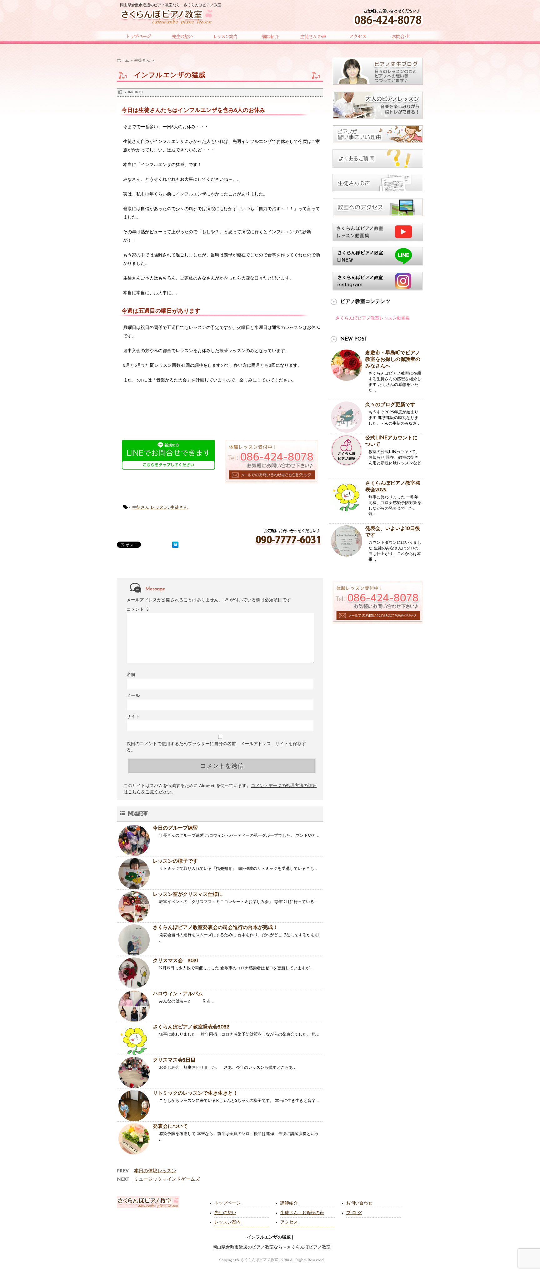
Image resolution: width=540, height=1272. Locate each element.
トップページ (227, 1203)
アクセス (289, 1222)
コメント (138, 609)
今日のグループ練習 (175, 828)
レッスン (159, 507)
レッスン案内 (227, 1222)
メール (133, 696)
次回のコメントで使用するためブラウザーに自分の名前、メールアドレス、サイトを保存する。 (216, 747)
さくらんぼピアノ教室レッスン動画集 (373, 318)
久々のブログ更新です (390, 404)
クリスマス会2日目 (174, 1060)
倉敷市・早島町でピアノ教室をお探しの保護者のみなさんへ (392, 360)
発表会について (170, 1126)
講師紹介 (289, 1203)
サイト (133, 716)
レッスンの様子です (175, 861)
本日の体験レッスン (155, 1171)
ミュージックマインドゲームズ (167, 1179)
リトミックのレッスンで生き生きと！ (195, 1093)
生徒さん (140, 507)
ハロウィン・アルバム (178, 994)
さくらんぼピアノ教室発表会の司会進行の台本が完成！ (215, 927)
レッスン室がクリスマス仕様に (188, 894)
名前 (131, 675)
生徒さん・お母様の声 (302, 1213)
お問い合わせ (359, 1203)
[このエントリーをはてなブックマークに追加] (175, 545)
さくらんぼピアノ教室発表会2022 (191, 1027)
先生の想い (225, 1213)
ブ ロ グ (354, 1213)
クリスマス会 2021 (175, 960)
